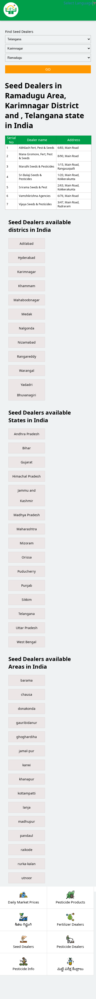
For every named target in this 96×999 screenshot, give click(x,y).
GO (48, 69)
